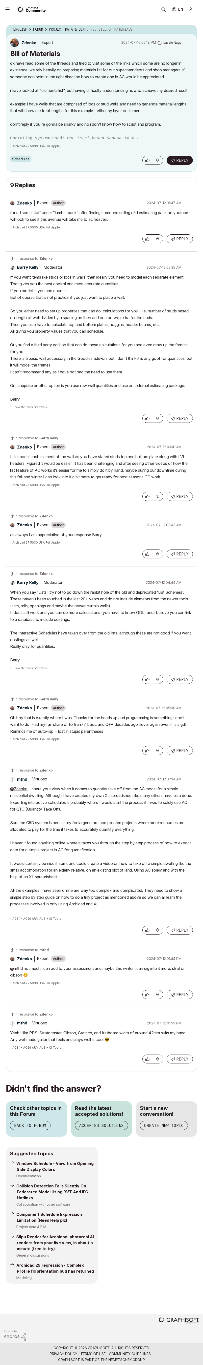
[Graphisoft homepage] (179, 1321)
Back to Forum (30, 1125)
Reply (182, 160)
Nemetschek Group (126, 1360)
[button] (147, 160)
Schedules (20, 159)
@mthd (16, 968)
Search (163, 9)
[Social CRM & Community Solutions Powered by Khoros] (15, 1335)
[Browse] (10, 9)
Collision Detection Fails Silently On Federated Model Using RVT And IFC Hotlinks (52, 1191)
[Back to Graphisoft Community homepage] (32, 9)
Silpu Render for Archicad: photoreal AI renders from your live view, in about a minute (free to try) (55, 1242)
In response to (34, 258)
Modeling (24, 1278)
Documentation (28, 1176)
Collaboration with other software (43, 1204)
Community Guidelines (130, 1354)
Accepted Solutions (101, 1125)
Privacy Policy (63, 1354)
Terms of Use (93, 1354)
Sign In (192, 9)
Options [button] (190, 30)
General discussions (32, 1255)
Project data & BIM (31, 1227)
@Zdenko (18, 788)
